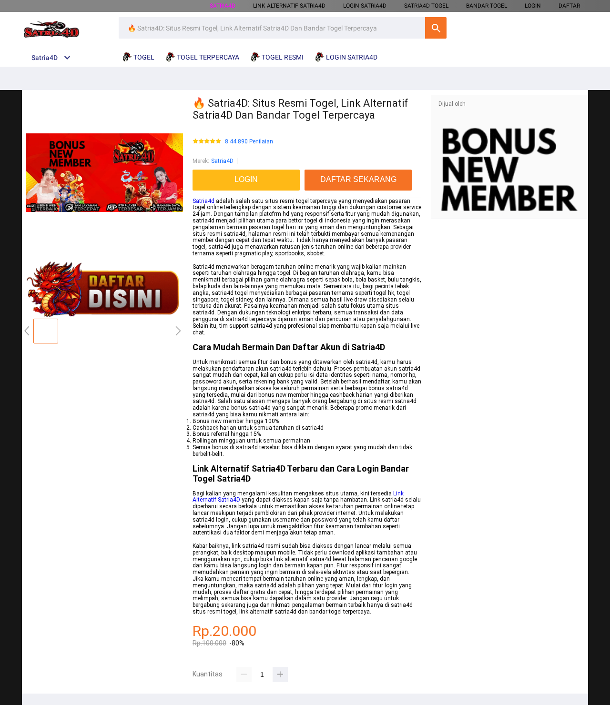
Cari (436, 28)
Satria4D (222, 161)
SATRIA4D (222, 5)
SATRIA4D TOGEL (426, 5)
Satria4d (203, 201)
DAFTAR (569, 5)
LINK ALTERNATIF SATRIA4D (289, 5)
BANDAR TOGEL (486, 5)
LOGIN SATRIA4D (364, 5)
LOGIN (533, 5)
